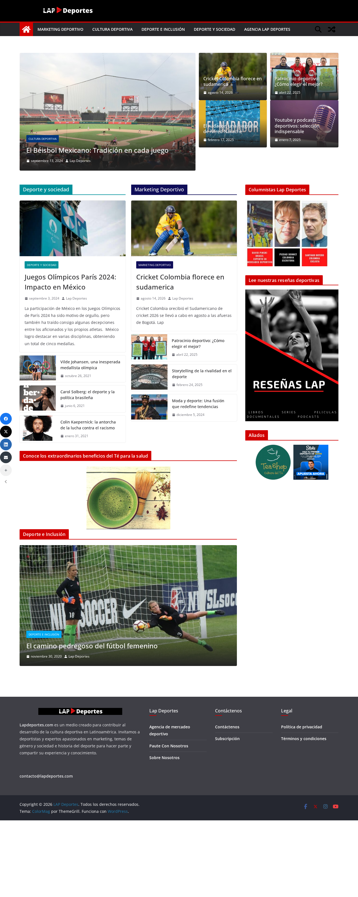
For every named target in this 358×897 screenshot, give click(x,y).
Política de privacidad (301, 775)
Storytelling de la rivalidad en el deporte (202, 399)
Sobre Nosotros (164, 806)
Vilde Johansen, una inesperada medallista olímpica (90, 390)
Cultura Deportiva (112, 29)
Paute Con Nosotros (168, 794)
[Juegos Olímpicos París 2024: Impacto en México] (73, 254)
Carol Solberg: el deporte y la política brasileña (87, 421)
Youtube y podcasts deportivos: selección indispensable (297, 126)
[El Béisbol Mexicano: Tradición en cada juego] (108, 57)
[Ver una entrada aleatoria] (331, 29)
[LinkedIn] (6, 444)
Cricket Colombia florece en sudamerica (232, 82)
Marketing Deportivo (60, 29)
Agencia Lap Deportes (267, 29)
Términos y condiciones (303, 787)
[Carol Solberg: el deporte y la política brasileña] (38, 425)
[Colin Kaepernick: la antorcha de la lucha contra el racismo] (38, 455)
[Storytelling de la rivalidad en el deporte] (149, 403)
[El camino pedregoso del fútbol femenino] (128, 575)
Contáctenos (227, 775)
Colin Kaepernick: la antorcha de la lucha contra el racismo (88, 451)
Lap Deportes (80, 160)
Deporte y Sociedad (214, 29)
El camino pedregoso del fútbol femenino (92, 671)
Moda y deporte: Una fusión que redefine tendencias (198, 429)
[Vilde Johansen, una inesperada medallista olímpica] (38, 395)
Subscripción (227, 787)
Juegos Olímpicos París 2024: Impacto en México (70, 308)
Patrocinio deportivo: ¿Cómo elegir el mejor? (298, 82)
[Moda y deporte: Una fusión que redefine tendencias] (149, 434)
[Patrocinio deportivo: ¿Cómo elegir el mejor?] (149, 374)
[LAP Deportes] (26, 29)
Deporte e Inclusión (163, 29)
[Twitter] (6, 431)
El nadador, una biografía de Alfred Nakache (230, 129)
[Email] (6, 457)
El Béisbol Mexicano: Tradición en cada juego (97, 150)
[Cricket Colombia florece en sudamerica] (184, 254)
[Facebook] (6, 419)
